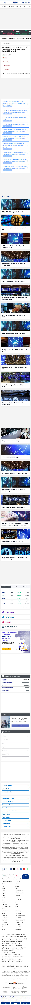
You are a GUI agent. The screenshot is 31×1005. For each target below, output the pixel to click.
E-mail (16, 897)
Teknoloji (17, 881)
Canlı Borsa (4, 38)
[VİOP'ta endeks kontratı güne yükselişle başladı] (15, 466)
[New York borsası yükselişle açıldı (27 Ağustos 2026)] (15, 308)
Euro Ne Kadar (6, 817)
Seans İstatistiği (20, 38)
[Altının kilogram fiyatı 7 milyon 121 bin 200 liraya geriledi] (15, 342)
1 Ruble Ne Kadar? (6, 956)
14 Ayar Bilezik (13, 947)
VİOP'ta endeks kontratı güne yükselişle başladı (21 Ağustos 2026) (14, 558)
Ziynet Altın (5, 947)
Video (3, 902)
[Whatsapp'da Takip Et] (27, 869)
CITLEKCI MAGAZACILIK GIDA (7, 687)
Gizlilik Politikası (18, 966)
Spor (3, 899)
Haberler (4, 884)
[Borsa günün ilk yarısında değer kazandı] (15, 534)
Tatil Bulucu (18, 913)
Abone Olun (20, 725)
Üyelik (12, 966)
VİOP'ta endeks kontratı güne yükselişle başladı (14, 473)
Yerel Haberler (5, 904)
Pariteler (12, 961)
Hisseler (4, 913)
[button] (4, 2)
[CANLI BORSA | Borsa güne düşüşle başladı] (15, 204)
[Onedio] (6, 992)
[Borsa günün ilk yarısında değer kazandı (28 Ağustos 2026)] (15, 256)
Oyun (16, 906)
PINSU (3, 603)
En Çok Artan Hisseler (7, 958)
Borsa (12, 6)
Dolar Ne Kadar (6, 814)
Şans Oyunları (18, 899)
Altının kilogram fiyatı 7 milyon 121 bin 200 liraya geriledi (15, 350)
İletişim (3, 966)
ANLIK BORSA (10, 612)
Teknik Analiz (12, 38)
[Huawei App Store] (18, 876)
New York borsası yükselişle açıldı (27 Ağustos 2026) (14, 316)
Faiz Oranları (19, 961)
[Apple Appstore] (11, 876)
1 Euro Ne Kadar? (17, 954)
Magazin (4, 893)
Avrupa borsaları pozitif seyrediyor (11, 441)
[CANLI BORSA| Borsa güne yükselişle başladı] (15, 500)
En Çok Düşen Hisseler (18, 956)
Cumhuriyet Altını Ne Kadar (9, 811)
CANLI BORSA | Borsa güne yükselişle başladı (13, 333)
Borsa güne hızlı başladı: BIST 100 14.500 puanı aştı (14, 367)
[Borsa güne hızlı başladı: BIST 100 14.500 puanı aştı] (15, 360)
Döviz (24, 6)
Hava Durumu (5, 927)
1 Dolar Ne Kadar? (6, 954)
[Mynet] (24, 987)
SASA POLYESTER (5, 690)
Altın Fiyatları (5, 918)
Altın (29, 6)
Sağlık (16, 884)
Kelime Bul (17, 908)
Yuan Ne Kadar (6, 823)
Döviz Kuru (4, 961)
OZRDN (3, 592)
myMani (17, 904)
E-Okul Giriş (18, 918)
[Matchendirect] (16, 987)
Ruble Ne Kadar (6, 826)
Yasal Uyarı (26, 966)
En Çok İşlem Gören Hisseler (8, 959)
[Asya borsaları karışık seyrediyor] (15, 450)
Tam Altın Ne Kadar (7, 805)
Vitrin (16, 888)
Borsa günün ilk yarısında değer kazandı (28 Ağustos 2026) (13, 264)
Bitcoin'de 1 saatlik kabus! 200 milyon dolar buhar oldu (15, 228)
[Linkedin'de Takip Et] (21, 869)
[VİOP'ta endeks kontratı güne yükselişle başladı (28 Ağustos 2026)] (15, 290)
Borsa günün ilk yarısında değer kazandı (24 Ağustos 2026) (13, 490)
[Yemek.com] (24, 992)
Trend (3, 895)
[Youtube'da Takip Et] (24, 869)
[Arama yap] (23, 2)
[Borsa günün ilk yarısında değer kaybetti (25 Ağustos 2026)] (15, 395)
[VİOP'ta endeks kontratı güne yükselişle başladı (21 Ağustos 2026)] (15, 550)
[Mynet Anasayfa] (15, 2)
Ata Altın (11, 945)
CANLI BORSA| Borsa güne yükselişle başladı (13, 507)
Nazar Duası (18, 929)
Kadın (3, 890)
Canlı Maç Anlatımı (19, 893)
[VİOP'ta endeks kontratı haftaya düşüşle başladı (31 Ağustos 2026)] (15, 238)
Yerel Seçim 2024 (16, 943)
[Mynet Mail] (28, 2)
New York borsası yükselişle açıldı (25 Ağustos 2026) (14, 385)
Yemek (3, 888)
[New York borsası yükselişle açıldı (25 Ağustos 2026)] (15, 377)
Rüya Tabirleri (5, 924)
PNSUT (3, 595)
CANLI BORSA (10, 617)
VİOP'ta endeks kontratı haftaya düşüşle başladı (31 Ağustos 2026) (14, 246)
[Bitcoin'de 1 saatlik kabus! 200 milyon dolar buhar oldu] (15, 220)
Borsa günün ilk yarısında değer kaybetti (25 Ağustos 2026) (13, 403)
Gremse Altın (19, 945)
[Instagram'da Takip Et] (17, 869)
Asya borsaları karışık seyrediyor (10, 457)
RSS (15, 968)
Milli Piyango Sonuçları (20, 915)
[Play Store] (5, 876)
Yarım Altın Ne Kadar (7, 808)
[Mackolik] (7, 987)
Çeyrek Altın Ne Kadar (8, 798)
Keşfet (3, 929)
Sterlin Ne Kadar (6, 820)
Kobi (16, 902)
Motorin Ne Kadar (7, 792)
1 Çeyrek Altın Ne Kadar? (17, 949)
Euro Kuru (4, 922)
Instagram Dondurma (20, 920)
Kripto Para (4, 915)
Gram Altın (4, 945)
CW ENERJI (4, 685)
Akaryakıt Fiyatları (7, 785)
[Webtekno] (15, 992)
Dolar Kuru (4, 920)
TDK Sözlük (18, 924)
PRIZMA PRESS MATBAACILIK (7, 682)
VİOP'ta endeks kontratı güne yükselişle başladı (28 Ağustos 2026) (14, 298)
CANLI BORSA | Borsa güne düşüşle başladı (13, 212)
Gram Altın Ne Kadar (7, 801)
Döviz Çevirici (7, 731)
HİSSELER (8, 622)
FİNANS (4, 6)
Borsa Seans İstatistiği (7, 906)
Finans (3, 886)
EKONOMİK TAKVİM (11, 627)
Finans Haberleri (6, 943)
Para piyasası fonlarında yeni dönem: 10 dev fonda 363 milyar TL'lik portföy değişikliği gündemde (15, 524)
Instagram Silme (19, 922)
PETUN (3, 601)
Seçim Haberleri (19, 890)
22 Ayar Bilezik (5, 949)
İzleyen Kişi (24, 679)
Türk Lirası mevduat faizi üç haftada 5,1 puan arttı (13, 934)
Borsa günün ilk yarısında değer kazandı (12, 541)
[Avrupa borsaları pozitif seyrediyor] (15, 433)
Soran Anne (18, 911)
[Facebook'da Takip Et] (11, 869)
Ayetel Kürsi (18, 927)
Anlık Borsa (18, 6)
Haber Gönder (26, 877)
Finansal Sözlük (5, 911)
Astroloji (17, 886)
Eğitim (3, 897)
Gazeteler (17, 895)
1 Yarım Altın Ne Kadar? (7, 950)
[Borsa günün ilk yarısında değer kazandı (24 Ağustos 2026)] (15, 482)
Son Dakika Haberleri (7, 881)
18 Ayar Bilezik (22, 947)
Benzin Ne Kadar (6, 788)
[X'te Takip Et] (14, 869)
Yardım (8, 966)
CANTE (3, 598)
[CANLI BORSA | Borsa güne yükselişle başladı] (15, 326)
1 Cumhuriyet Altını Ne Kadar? (9, 952)
